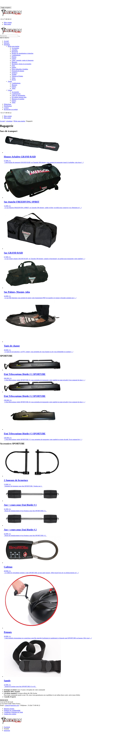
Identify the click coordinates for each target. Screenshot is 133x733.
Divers (14, 79)
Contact (6, 108)
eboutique (7, 44)
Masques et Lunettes (18, 99)
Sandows (14, 72)
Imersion (6, 43)
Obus (13, 65)
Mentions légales (9, 709)
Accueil (6, 41)
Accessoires (15, 48)
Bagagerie (15, 51)
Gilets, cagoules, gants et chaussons (22, 60)
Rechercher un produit (11, 109)
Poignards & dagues (18, 71)
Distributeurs (8, 106)
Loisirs (10, 90)
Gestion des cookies (10, 714)
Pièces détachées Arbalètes (20, 69)
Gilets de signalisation (18, 95)
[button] (4, 38)
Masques (14, 62)
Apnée (10, 81)
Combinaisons (16, 55)
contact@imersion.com (12, 705)
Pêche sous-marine (13, 46)
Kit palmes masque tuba (19, 97)
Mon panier (7, 24)
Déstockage (7, 104)
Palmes (14, 67)
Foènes (14, 58)
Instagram (7, 730)
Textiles (14, 74)
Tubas (13, 78)
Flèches (14, 57)
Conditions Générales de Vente (13, 712)
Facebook (7, 727)
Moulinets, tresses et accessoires (21, 64)
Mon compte (8, 22)
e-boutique (9, 121)
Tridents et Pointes (17, 76)
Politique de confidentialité (12, 710)
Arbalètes (15, 50)
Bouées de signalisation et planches (22, 53)
